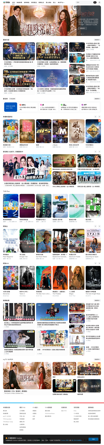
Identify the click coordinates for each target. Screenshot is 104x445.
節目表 (5, 99)
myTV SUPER (8, 359)
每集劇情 (82, 28)
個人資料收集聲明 (77, 440)
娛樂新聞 (6, 300)
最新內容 (6, 40)
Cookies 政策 (65, 440)
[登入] (99, 2)
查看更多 (97, 40)
